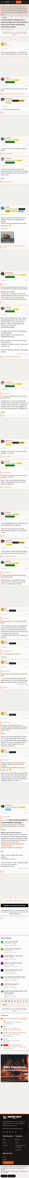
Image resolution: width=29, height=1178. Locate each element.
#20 (27, 812)
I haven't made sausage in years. (13, 970)
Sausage (13, 943)
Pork (12, 994)
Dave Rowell (7, 943)
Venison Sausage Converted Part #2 (12, 847)
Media (16, 1142)
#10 (27, 448)
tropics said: (5, 618)
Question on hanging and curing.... (13, 963)
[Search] (27, 2)
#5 (27, 165)
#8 (27, 314)
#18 (27, 718)
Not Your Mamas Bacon (15, 1045)
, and (11, 356)
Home (4, 1139)
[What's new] (23, 2)
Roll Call (10, 950)
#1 (27, 49)
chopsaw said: (5, 393)
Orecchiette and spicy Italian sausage (14, 977)
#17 (27, 667)
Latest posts (4, 1015)
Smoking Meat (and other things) (20, 1146)
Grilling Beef (6, 1042)
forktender (7, 971)
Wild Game (11, 985)
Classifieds (18, 1150)
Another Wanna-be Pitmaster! (12, 949)
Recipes (17, 1139)
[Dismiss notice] (26, 6)
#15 (27, 614)
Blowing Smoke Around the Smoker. (12, 1030)
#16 (27, 647)
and (8, 153)
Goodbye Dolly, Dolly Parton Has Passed (14, 1032)
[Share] (26, 49)
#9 (27, 389)
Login (4, 1156)
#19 (27, 756)
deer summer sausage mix (11, 984)
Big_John (6, 957)
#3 (27, 106)
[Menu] (2, 2)
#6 (27, 214)
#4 (27, 145)
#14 (27, 568)
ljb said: (4, 284)
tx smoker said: (5, 722)
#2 (27, 85)
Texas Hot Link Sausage (11, 941)
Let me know (5, 12)
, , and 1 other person (14, 93)
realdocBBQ (7, 994)
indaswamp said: (6, 472)
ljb (2, 29)
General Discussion (14, 978)
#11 (27, 468)
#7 (27, 280)
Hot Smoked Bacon (8, 1048)
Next (16, 39)
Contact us (5, 1145)
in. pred (6, 985)
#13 (27, 548)
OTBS (5, 1026)
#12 (27, 519)
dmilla (5, 950)
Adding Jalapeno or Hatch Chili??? (13, 956)
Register (5, 1159)
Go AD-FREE (8, 1162)
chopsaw (6, 978)
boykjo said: (5, 759)
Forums (4, 1142)
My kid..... (5, 1039)
